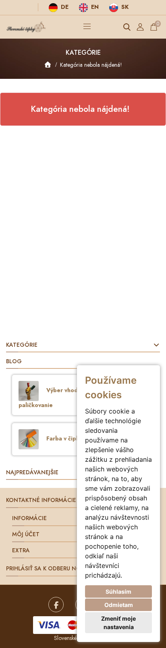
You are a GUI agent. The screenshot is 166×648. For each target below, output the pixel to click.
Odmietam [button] (118, 604)
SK (124, 7)
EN (94, 7)
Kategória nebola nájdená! (91, 65)
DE (63, 7)
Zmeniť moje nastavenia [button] (118, 622)
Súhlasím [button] (118, 591)
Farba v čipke (64, 438)
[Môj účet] (140, 27)
